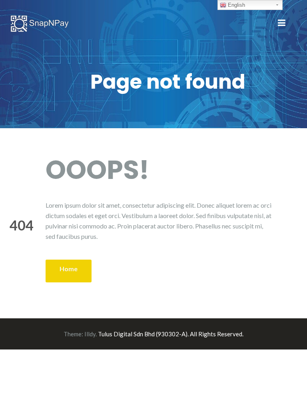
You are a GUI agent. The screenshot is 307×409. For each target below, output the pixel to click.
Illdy (90, 334)
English (235, 5)
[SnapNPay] (40, 22)
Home (69, 268)
